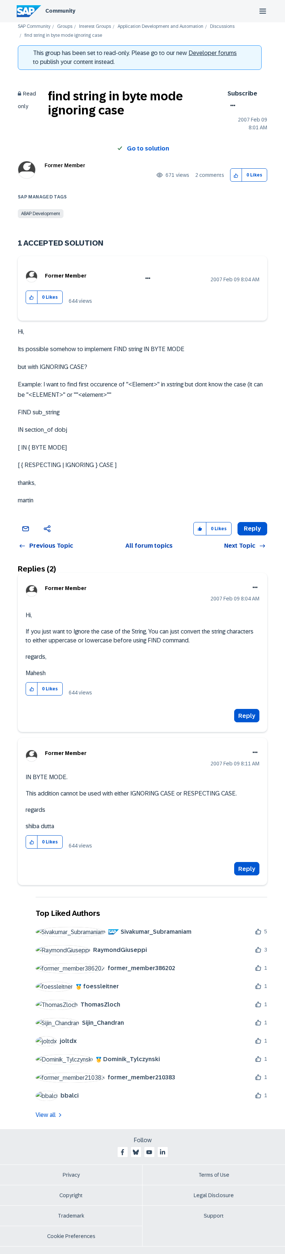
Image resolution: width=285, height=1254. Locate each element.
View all (46, 1115)
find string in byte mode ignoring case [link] (63, 35)
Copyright (71, 1195)
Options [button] (231, 105)
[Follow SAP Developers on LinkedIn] (163, 1152)
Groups (64, 26)
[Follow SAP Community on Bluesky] (136, 1152)
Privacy (71, 1175)
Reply (246, 716)
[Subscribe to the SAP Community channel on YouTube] (149, 1152)
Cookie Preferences (71, 1236)
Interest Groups (95, 26)
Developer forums (213, 53)
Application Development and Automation (160, 26)
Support (214, 1216)
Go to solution (148, 148)
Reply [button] (252, 528)
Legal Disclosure (214, 1195)
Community (60, 11)
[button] (236, 175)
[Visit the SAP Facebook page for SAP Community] (122, 1152)
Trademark (71, 1216)
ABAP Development (40, 213)
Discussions (222, 26)
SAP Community (34, 26)
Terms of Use (214, 1175)
